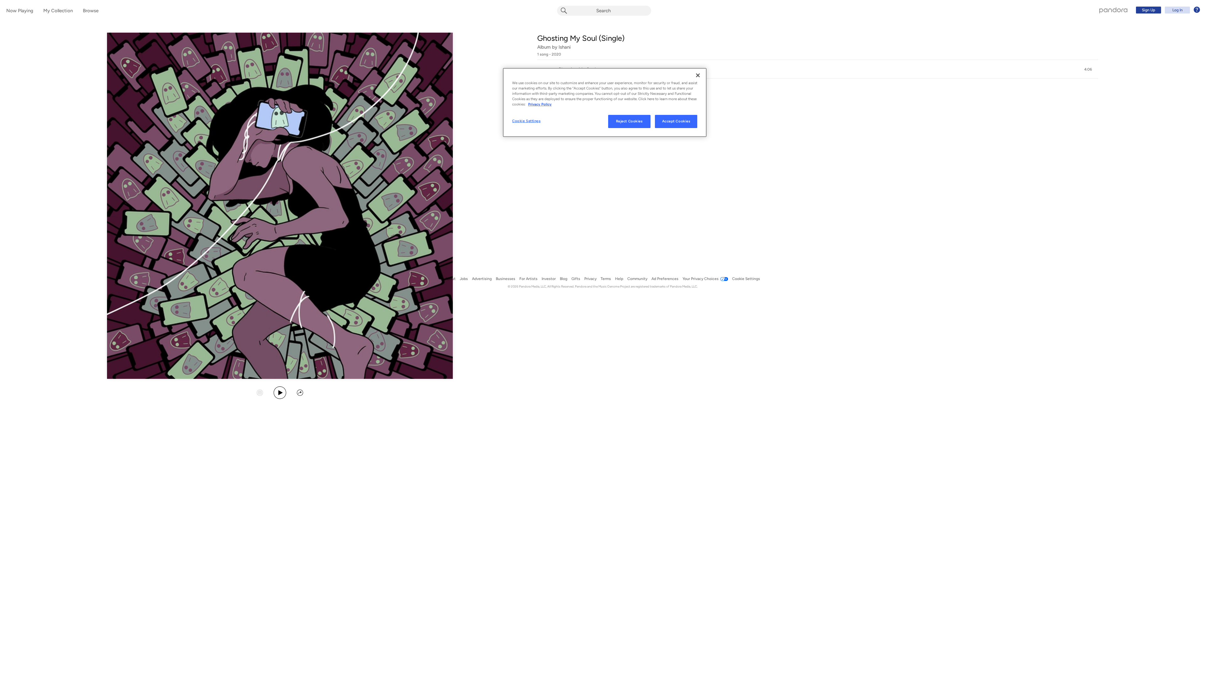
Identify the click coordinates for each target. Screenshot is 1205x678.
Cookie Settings (526, 121)
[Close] (698, 75)
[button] (818, 69)
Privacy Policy (540, 104)
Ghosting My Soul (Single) (580, 38)
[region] (605, 102)
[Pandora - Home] (1113, 10)
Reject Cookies (629, 121)
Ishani (565, 47)
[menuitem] (1167, 10)
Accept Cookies (676, 121)
